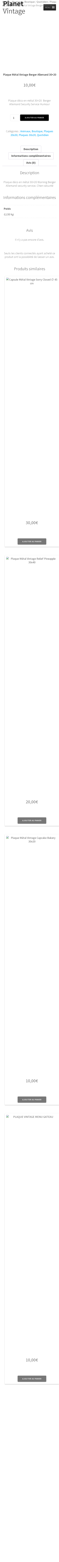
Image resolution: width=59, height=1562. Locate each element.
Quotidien (42, 1)
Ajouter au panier (34, 117)
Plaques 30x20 (27, 135)
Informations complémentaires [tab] (31, 156)
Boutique (17, 1)
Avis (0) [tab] (31, 162)
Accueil (6, 1)
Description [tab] (31, 149)
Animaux (25, 131)
